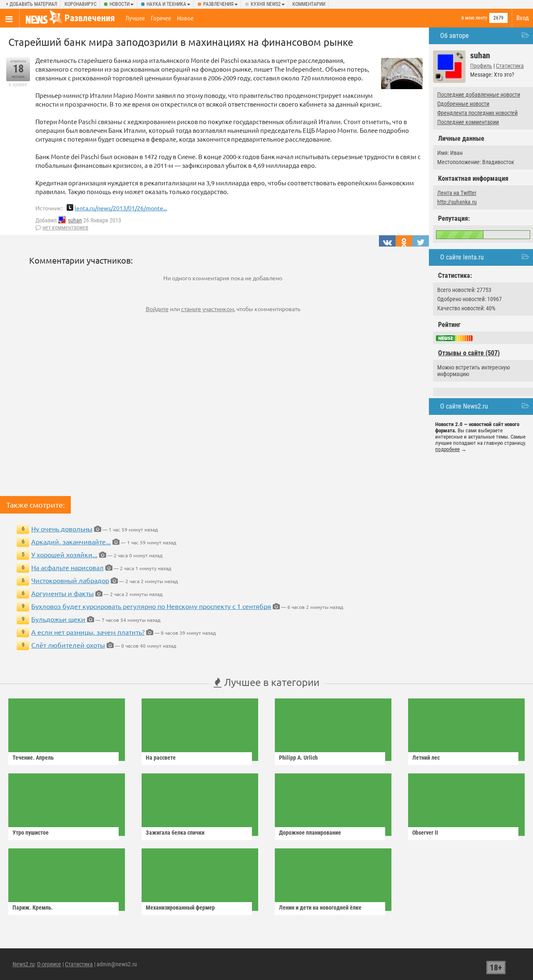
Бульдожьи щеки (58, 619)
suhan (75, 220)
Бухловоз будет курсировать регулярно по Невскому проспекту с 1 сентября (151, 606)
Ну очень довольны (61, 528)
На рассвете (161, 757)
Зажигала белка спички (175, 832)
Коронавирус (81, 4)
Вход (522, 18)
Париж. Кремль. (32, 907)
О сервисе (49, 964)
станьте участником (207, 308)
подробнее (447, 449)
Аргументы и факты (62, 593)
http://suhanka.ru (457, 202)
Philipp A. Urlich (298, 757)
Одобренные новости (463, 103)
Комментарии (308, 4)
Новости (120, 4)
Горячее (161, 18)
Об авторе (454, 36)
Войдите (157, 308)
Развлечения (218, 4)
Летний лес (426, 757)
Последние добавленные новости (478, 94)
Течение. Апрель (33, 757)
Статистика (510, 65)
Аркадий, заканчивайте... (71, 541)
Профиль (481, 65)
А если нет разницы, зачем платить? (87, 632)
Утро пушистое (30, 832)
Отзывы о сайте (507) (469, 353)
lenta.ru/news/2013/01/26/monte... (121, 208)
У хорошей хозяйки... (64, 554)
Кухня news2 (266, 4)
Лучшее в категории (270, 682)
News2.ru (23, 964)
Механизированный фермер (180, 907)
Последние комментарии (468, 122)
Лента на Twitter (456, 193)
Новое (185, 18)
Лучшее (135, 18)
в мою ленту (474, 18)
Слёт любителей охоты (68, 645)
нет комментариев (65, 227)
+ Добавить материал (31, 4)
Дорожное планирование (310, 832)
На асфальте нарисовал (67, 567)
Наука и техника (166, 4)
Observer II (425, 832)
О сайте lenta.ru (462, 257)
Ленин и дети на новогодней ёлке (320, 907)
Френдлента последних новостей (477, 113)
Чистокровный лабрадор (70, 580)
